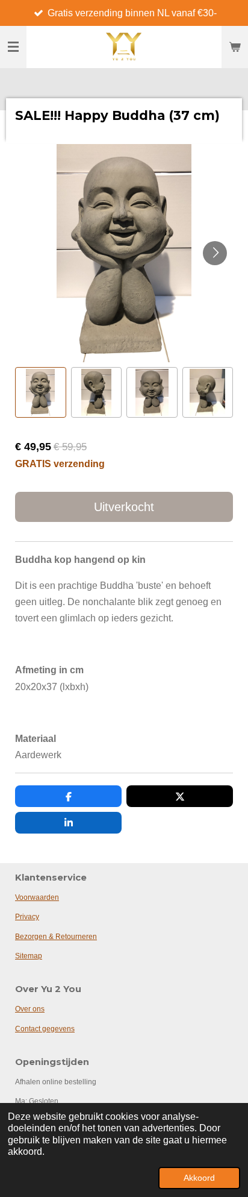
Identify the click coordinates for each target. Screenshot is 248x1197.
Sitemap (28, 956)
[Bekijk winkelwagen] (235, 47)
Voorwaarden (37, 897)
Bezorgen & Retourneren (56, 936)
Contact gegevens (45, 1029)
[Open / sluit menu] (13, 47)
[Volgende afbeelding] (215, 253)
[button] (40, 392)
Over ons (30, 1009)
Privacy (27, 917)
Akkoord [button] (199, 1178)
